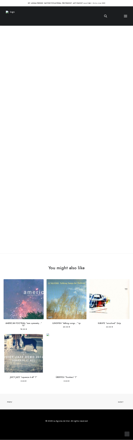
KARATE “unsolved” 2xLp (109, 323)
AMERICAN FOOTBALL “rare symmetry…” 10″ (23, 324)
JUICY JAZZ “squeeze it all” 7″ (23, 377)
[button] (129, 3)
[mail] (74, 428)
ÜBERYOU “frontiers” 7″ (66, 377)
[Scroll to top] (127, 433)
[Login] (110, 16)
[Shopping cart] (116, 16)
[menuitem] (129, 3)
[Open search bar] (105, 16)
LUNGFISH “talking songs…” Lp (66, 323)
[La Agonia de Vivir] (11, 16)
